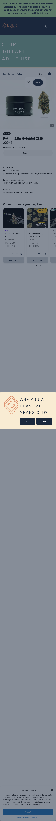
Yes (27, 421)
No (44, 421)
